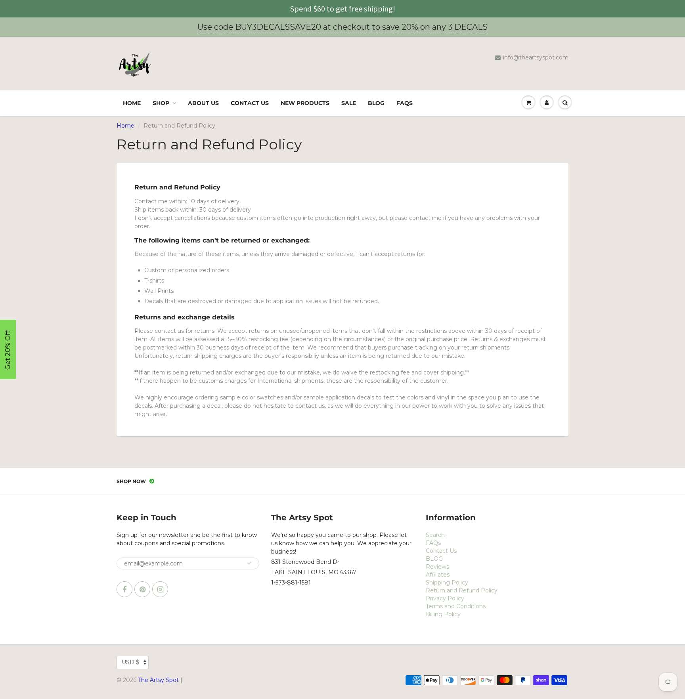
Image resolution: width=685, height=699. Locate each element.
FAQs (404, 103)
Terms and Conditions (456, 606)
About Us (203, 103)
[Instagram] (160, 589)
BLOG (376, 103)
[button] (8, 349)
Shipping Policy (447, 582)
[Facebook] (124, 589)
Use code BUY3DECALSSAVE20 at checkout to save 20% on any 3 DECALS (342, 27)
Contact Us (250, 103)
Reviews (437, 566)
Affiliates (438, 574)
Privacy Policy (445, 598)
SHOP (161, 103)
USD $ (131, 662)
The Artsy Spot (158, 680)
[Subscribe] (249, 563)
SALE (348, 103)
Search (435, 535)
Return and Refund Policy (461, 590)
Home (132, 103)
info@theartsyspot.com (535, 57)
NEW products (305, 103)
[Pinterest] (142, 589)
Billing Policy (443, 614)
